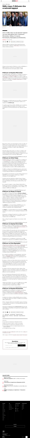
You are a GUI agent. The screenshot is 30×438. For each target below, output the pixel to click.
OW (22, 409)
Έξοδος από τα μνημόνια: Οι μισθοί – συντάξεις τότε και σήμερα (13, 323)
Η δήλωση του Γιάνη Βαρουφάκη (11, 243)
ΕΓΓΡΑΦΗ (15, 426)
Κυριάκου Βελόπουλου (19, 292)
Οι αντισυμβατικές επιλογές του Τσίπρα (9, 328)
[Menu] (1, 1)
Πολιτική (3, 4)
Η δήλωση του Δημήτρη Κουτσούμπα (12, 224)
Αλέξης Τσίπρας (8, 4)
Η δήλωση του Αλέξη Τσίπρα (10, 158)
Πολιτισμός (3, 410)
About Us (10, 404)
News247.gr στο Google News (14, 307)
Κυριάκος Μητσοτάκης (13, 75)
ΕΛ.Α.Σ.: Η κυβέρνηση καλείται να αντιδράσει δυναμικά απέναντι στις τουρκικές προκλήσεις (14, 326)
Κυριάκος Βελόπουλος (22, 315)
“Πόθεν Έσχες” (16, 45)
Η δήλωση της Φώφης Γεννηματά (11, 191)
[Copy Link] (9, 42)
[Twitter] (5, 42)
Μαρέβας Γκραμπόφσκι (17, 79)
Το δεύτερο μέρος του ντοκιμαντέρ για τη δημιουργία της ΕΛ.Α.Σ (13, 324)
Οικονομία (3, 409)
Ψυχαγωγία (3, 411)
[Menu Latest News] (28, 1)
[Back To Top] (27, 437)
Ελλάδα (3, 404)
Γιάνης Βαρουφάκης (9, 255)
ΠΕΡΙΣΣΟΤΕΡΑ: (4, 320)
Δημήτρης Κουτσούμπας (20, 226)
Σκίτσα (3, 416)
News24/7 (23, 404)
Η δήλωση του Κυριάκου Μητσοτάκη (12, 73)
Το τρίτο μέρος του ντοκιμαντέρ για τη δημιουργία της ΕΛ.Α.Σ (12, 321)
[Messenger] (7, 42)
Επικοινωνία (10, 409)
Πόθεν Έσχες (5, 76)
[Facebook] (3, 42)
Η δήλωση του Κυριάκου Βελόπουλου (12, 288)
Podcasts (3, 417)
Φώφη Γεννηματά (16, 315)
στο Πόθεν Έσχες (18, 291)
